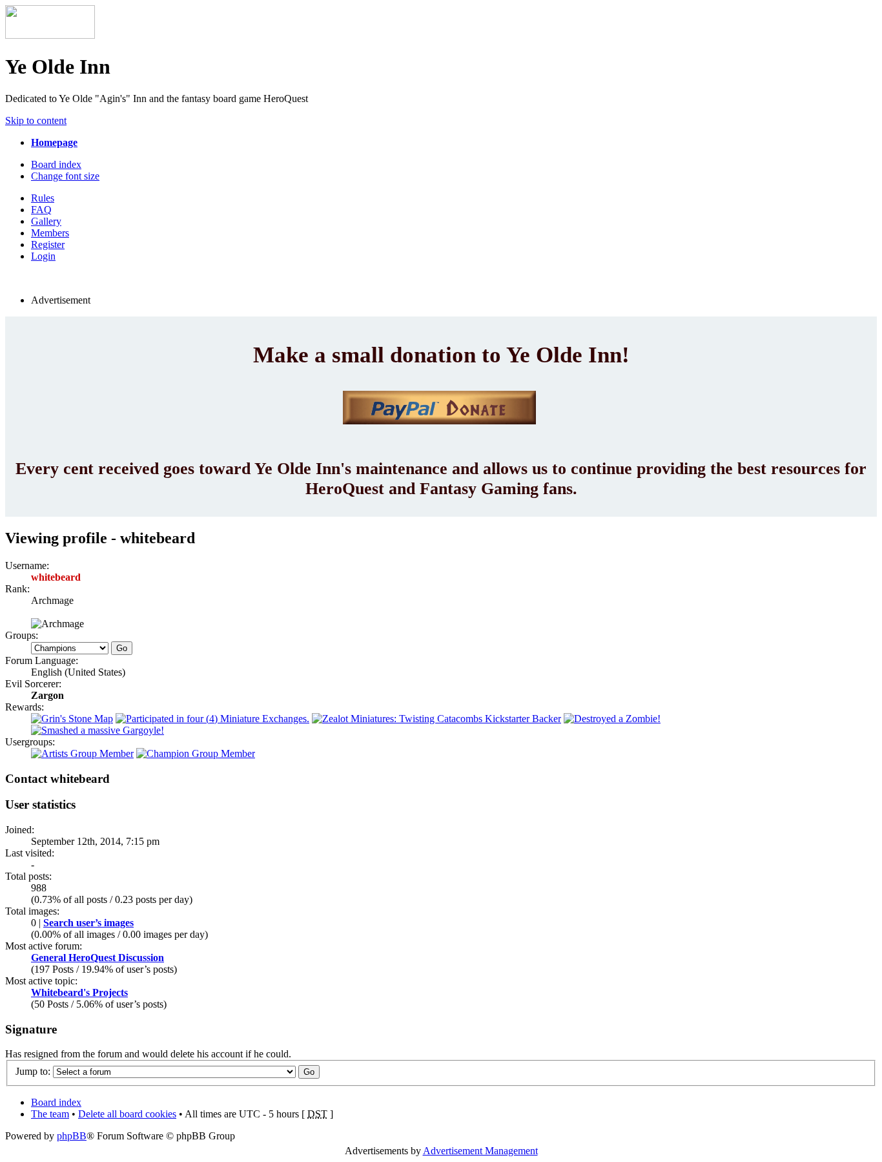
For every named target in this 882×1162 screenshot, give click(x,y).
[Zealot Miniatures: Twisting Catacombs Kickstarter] (436, 718)
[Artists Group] (82, 753)
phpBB (72, 1135)
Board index (56, 164)
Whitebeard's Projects (79, 992)
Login (43, 256)
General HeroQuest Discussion (97, 957)
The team (50, 1113)
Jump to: (32, 1071)
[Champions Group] (195, 753)
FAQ (41, 209)
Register (48, 244)
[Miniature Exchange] (212, 718)
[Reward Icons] (72, 718)
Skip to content (36, 120)
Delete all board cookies (127, 1113)
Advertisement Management (480, 1150)
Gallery (46, 221)
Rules (42, 197)
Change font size (65, 176)
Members (50, 232)
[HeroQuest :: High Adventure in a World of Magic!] (50, 35)
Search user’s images (88, 922)
